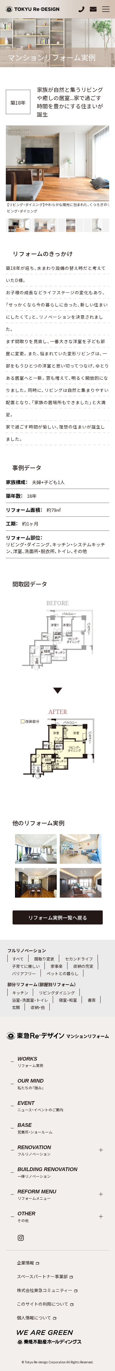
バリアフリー (24, 973)
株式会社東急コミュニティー (44, 1290)
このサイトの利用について (42, 1304)
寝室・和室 (68, 1000)
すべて (18, 959)
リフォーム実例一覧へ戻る (57, 917)
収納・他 (38, 1007)
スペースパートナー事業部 (42, 1276)
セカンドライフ (79, 959)
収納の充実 (83, 966)
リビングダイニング (57, 993)
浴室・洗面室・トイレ (30, 1000)
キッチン (20, 993)
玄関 (16, 1007)
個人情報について (34, 1318)
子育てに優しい (26, 966)
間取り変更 (44, 959)
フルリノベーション (26, 950)
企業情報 (25, 1263)
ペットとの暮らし (63, 973)
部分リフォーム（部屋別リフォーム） (41, 984)
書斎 (92, 1000)
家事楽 (57, 966)
